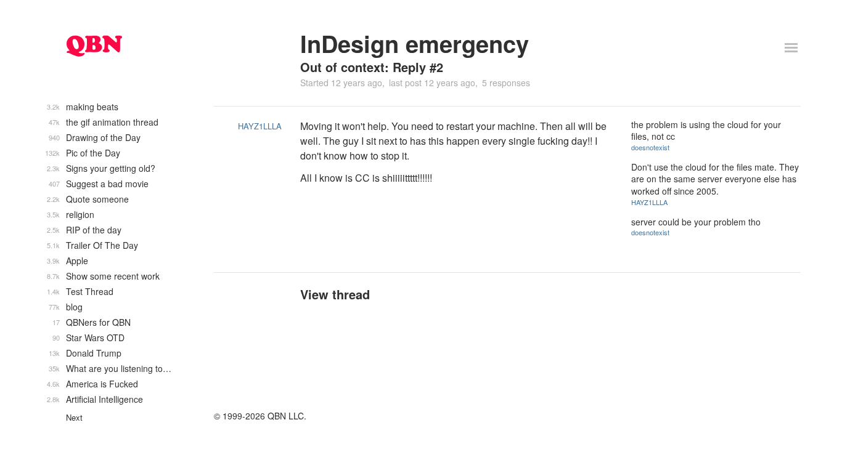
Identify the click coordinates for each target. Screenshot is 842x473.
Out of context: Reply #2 (371, 67)
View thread (335, 294)
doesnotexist (650, 147)
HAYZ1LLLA (260, 126)
